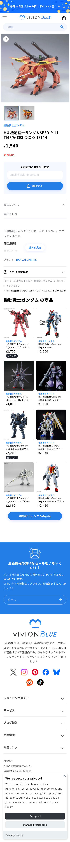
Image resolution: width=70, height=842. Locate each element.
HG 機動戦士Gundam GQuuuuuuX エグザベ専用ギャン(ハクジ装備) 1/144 (18, 500)
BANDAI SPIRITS (26, 259)
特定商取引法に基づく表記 (17, 771)
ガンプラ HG (12, 285)
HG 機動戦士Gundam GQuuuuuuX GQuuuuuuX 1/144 (49, 345)
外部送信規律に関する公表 (17, 765)
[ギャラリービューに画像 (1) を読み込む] (11, 113)
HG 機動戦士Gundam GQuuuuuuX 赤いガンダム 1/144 (18, 345)
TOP (6, 280)
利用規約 (8, 760)
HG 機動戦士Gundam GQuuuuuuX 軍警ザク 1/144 (17, 447)
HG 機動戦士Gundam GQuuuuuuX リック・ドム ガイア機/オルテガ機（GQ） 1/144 (50, 398)
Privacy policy (14, 835)
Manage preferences (35, 824)
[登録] (60, 600)
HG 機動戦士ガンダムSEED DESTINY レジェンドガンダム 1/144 (18, 398)
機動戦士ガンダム (14, 125)
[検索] (62, 27)
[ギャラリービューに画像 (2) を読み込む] (27, 113)
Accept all (35, 816)
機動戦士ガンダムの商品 (35, 516)
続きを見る (35, 247)
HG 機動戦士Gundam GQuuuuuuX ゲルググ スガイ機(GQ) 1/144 (51, 500)
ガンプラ (61, 280)
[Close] (64, 775)
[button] (4, 18)
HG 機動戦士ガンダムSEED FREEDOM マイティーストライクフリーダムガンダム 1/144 (50, 447)
